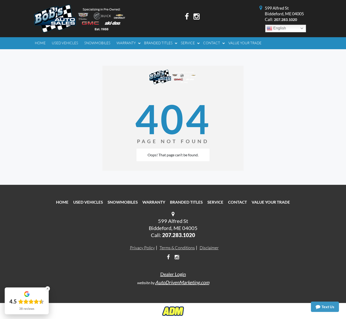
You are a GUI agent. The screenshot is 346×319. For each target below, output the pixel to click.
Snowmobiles (123, 202)
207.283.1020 (285, 19)
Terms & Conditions (177, 247)
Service (215, 202)
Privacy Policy (142, 247)
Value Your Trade (271, 202)
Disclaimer (209, 247)
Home (62, 202)
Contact (237, 202)
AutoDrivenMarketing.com (182, 282)
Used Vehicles (88, 202)
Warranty (153, 202)
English (279, 28)
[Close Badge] (47, 288)
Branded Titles (186, 202)
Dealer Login (173, 274)
